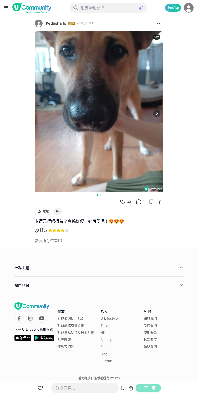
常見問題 (64, 340)
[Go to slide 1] (97, 195)
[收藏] (151, 202)
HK (103, 332)
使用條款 (150, 332)
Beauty (106, 340)
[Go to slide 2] (100, 195)
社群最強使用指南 (70, 318)
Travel (105, 325)
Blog (104, 354)
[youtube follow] (41, 318)
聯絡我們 (150, 347)
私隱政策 (150, 340)
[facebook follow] (19, 318)
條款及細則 (65, 347)
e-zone (106, 361)
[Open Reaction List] (159, 23)
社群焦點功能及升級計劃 (75, 332)
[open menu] (6, 8)
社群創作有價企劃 (70, 325)
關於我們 (150, 318)
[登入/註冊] (189, 8)
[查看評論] (139, 202)
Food (105, 347)
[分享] (161, 202)
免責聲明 (150, 325)
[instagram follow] (30, 318)
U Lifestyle (109, 318)
